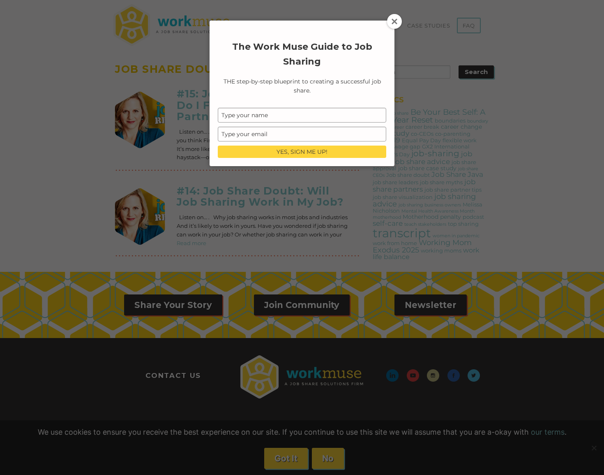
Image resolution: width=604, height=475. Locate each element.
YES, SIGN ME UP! (302, 151)
